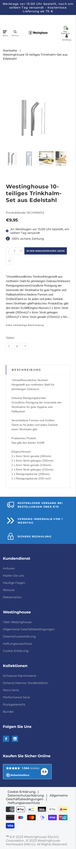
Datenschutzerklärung (19, 636)
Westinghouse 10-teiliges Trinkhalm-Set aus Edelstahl (35, 56)
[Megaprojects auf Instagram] (15, 739)
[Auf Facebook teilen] (9, 346)
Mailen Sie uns (13, 575)
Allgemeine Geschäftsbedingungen (29, 629)
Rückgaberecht (14, 704)
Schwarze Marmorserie (19, 676)
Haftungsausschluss (17, 643)
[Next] (60, 108)
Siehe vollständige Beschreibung (25, 325)
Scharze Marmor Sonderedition (25, 683)
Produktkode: (16, 212)
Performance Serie (16, 697)
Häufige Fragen (14, 583)
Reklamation (12, 597)
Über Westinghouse (17, 622)
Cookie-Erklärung (15, 651)
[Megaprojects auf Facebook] (6, 739)
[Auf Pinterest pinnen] (25, 346)
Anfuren (9, 568)
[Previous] (11, 108)
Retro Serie (11, 690)
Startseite (10, 50)
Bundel (8, 711)
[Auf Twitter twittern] (17, 346)
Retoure (9, 590)
